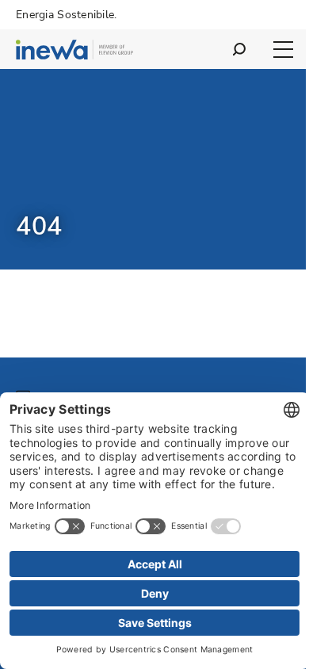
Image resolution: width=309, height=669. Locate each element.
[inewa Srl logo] (74, 52)
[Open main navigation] (283, 49)
